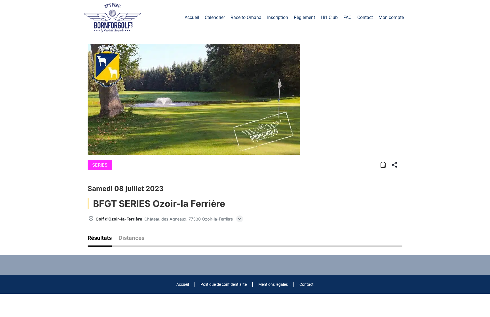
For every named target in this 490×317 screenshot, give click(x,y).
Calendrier (215, 17)
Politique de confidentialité (223, 284)
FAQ (347, 17)
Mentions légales (273, 284)
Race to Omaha (246, 17)
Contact (365, 17)
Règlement (304, 17)
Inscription (277, 17)
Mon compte (391, 17)
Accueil (192, 17)
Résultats (100, 238)
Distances (131, 238)
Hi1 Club (329, 17)
